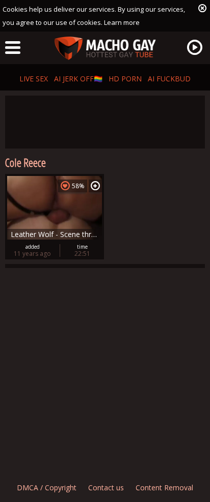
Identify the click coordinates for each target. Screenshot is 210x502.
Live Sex (33, 78)
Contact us (106, 487)
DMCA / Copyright (46, 487)
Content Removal (164, 487)
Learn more (122, 22)
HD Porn (125, 78)
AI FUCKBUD (169, 78)
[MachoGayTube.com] (105, 49)
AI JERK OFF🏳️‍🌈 (78, 78)
